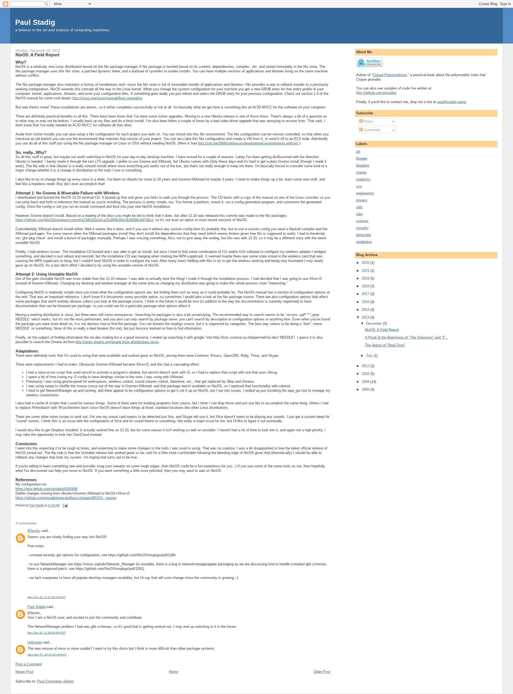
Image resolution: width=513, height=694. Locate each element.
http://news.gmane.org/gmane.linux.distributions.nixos (117, 342)
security (362, 228)
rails (359, 207)
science (362, 221)
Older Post (322, 672)
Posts (368, 121)
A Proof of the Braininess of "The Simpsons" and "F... (406, 337)
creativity (363, 179)
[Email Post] (65, 505)
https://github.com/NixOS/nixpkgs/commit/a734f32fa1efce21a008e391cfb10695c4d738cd (84, 220)
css (359, 186)
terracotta (363, 235)
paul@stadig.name (451, 102)
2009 (366, 382)
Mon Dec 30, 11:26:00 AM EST (47, 632)
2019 (366, 278)
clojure (361, 172)
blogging (362, 165)
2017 (366, 294)
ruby (359, 214)
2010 (366, 374)
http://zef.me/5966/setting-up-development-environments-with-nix (248, 143)
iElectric (34, 531)
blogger (361, 158)
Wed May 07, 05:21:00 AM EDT (47, 654)
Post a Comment (28, 664)
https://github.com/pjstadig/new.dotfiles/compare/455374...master (65, 498)
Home (173, 672)
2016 (366, 302)
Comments (371, 130)
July (370, 356)
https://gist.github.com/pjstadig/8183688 (46, 489)
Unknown (35, 642)
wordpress (364, 242)
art (358, 152)
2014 (366, 310)
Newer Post (24, 672)
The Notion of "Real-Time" (385, 345)
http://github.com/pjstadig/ (376, 93)
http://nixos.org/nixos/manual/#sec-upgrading (107, 98)
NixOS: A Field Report (382, 330)
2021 (366, 271)
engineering (365, 193)
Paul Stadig (35, 22)
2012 (366, 366)
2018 (366, 286)
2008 (366, 389)
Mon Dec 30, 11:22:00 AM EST (47, 597)
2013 (366, 317)
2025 (366, 263)
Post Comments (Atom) (55, 681)
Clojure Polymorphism (390, 75)
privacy (361, 200)
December (374, 323)
